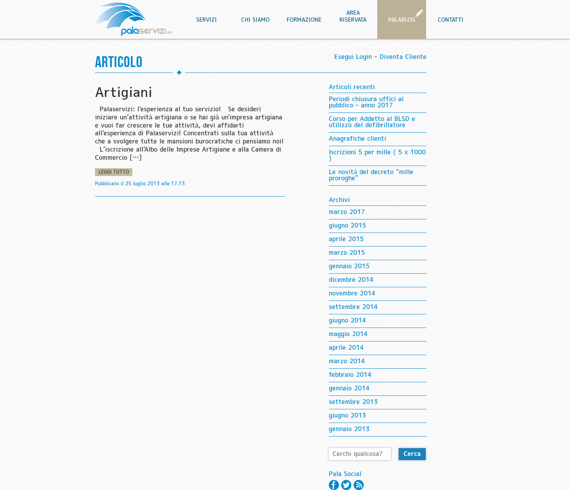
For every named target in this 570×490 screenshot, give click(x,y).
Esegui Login (353, 57)
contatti (450, 20)
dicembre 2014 (351, 280)
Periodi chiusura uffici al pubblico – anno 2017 (366, 102)
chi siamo (255, 20)
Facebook (334, 485)
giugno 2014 (347, 320)
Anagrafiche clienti (357, 139)
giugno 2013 (347, 415)
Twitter (346, 485)
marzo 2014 (347, 361)
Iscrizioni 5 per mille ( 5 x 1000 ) (377, 155)
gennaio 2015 (349, 266)
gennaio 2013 (349, 429)
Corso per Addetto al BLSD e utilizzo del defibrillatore (372, 122)
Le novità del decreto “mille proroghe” (371, 175)
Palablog (401, 20)
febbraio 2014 (350, 375)
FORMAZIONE (304, 20)
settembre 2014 (353, 307)
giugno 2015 (347, 225)
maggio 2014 (348, 334)
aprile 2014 (346, 348)
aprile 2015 (346, 239)
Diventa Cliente (403, 57)
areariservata (352, 16)
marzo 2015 (347, 253)
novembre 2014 (352, 293)
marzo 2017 (347, 212)
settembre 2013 (353, 402)
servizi (206, 20)
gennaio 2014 (349, 388)
